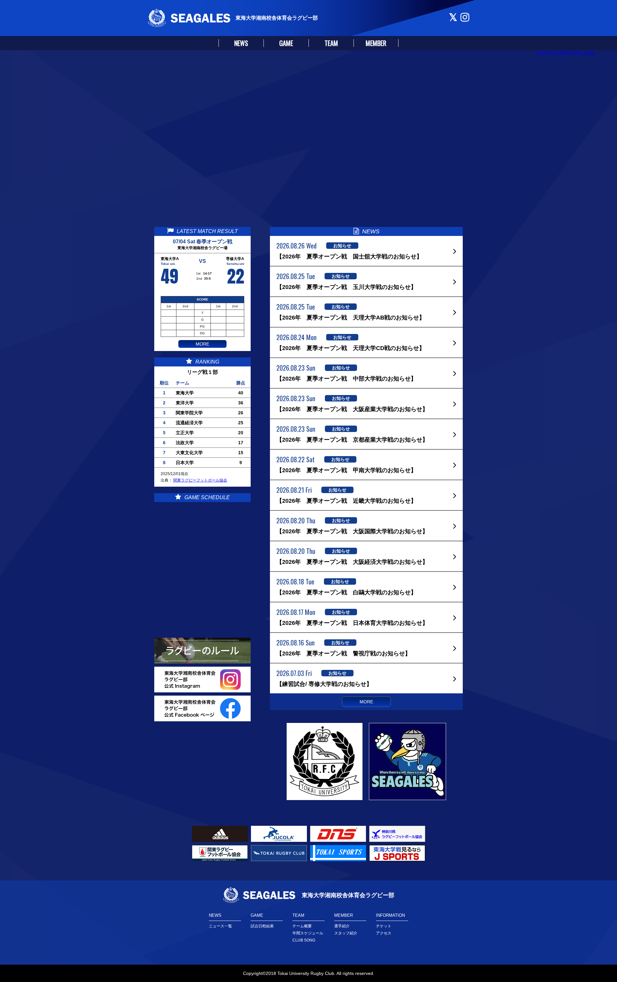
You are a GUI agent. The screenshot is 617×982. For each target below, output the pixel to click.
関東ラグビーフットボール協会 (200, 480)
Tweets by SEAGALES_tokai (565, 52)
